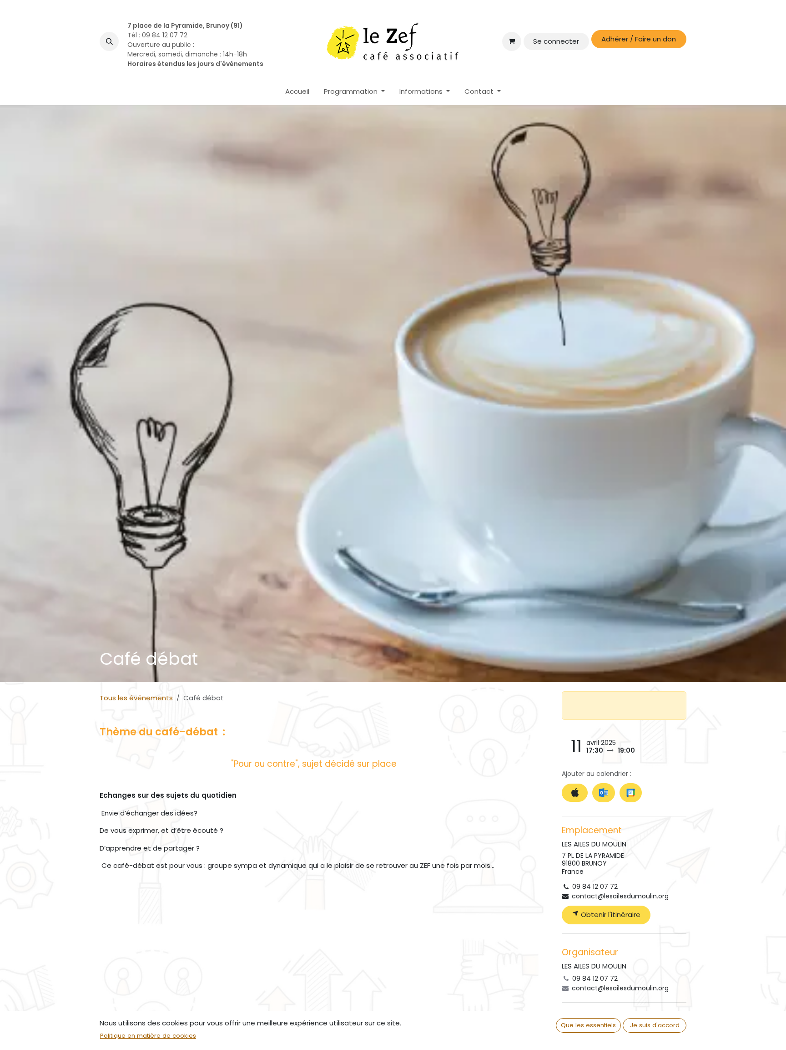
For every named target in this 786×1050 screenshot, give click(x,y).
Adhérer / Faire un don (638, 39)
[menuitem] (297, 92)
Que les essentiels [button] (588, 1025)
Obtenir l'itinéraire (609, 914)
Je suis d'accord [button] (655, 1025)
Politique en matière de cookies (148, 1035)
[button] (109, 41)
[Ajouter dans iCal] (575, 793)
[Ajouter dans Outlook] (603, 792)
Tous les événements (136, 698)
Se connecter (556, 41)
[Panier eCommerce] (511, 41)
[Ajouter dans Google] (631, 792)
